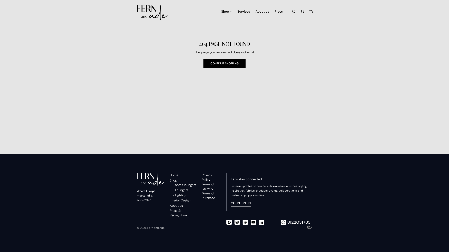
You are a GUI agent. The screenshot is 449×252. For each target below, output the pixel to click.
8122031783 (298, 222)
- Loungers (180, 190)
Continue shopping (224, 63)
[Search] (293, 11)
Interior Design (180, 200)
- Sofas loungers (184, 185)
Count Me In (241, 203)
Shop (173, 180)
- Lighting (179, 195)
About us (176, 206)
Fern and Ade (156, 228)
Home (174, 175)
